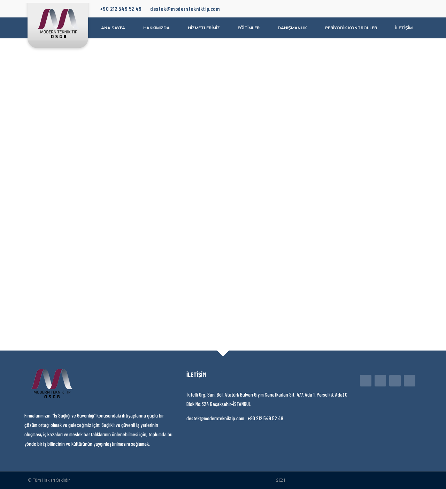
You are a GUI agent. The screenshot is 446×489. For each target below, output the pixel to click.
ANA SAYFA (113, 27)
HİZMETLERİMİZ (204, 27)
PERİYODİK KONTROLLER (351, 27)
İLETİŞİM (404, 27)
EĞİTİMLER (249, 27)
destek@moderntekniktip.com (185, 8)
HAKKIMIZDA (156, 27)
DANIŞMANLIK (292, 27)
